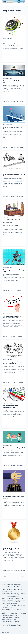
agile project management (7, 584)
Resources (17, 621)
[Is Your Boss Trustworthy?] (14, 26)
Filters (17, 593)
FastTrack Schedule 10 (12, 589)
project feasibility (5, 601)
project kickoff (17, 601)
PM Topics (10, 38)
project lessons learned (6, 605)
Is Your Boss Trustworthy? (10, 41)
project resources (5, 615)
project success (6, 619)
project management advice (7, 607)
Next (23, 576)
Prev (5, 576)
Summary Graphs (5, 625)
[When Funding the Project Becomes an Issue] (14, 481)
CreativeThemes (5, 632)
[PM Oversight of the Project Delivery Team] (14, 257)
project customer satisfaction (17, 598)
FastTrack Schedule (15, 586)
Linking (24, 593)
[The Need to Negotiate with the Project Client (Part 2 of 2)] (14, 303)
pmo (13, 594)
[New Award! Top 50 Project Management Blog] (14, 533)
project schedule (7, 617)
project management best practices (12, 609)
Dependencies (5, 586)
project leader (5, 603)
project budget (18, 594)
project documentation (11, 600)
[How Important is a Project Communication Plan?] (14, 394)
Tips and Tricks (15, 625)
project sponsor (16, 617)
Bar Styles (15, 584)
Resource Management (8, 621)
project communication (13, 596)
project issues (10, 601)
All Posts (5, 38)
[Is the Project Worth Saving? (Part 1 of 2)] (14, 161)
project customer (6, 598)
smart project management (15, 622)
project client (4, 596)
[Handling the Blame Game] (14, 210)
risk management (5, 622)
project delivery (4, 600)
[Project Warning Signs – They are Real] (14, 437)
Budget (19, 584)
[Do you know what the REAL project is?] (14, 70)
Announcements (11, 545)
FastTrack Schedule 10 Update (8, 591)
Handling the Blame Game (10, 225)
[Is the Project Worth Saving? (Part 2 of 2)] (14, 114)
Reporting (13, 619)
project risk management (14, 615)
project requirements (20, 613)
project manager (8, 613)
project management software (9, 611)
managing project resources (7, 594)
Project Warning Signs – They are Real (14, 448)
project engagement (20, 600)
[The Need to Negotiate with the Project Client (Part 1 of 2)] (14, 349)
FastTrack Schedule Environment (9, 593)
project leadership (12, 603)
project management (18, 605)
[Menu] (24, 4)
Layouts (21, 593)
